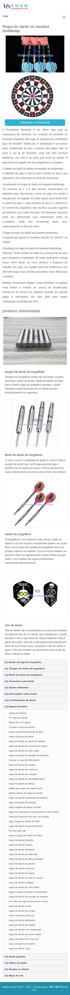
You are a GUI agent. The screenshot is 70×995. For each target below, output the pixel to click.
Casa (5, 16)
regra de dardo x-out (19, 948)
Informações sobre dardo (23, 694)
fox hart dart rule (17, 830)
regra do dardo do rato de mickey (26, 877)
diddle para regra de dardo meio (25, 788)
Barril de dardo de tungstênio (23, 455)
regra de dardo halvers (20, 845)
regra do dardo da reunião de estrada (28, 896)
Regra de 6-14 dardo (19, 722)
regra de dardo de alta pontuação (26, 859)
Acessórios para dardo (21, 681)
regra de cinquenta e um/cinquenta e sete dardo (34, 812)
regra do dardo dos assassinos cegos (28, 746)
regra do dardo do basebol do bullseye (29, 755)
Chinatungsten (40, 987)
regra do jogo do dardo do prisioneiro (28, 892)
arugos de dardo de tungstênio (25, 371)
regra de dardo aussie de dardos (26, 826)
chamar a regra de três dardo (24, 760)
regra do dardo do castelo (22, 764)
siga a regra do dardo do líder (24, 821)
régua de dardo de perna (22, 868)
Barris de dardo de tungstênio (25, 675)
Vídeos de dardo (18, 963)
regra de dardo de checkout (23, 769)
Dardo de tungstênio (18, 534)
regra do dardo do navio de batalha (27, 741)
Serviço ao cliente (19, 969)
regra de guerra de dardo (22, 943)
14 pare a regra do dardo (22, 727)
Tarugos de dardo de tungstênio (27, 668)
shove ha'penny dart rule (21, 915)
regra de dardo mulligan (21, 882)
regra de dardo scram (20, 906)
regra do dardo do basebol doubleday (28, 797)
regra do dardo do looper (22, 873)
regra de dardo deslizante (22, 920)
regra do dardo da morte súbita (25, 934)
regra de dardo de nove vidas (24, 887)
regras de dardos (18, 713)
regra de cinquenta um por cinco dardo (29, 816)
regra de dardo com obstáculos (25, 929)
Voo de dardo (13, 625)
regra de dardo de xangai (22, 910)
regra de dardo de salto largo (24, 750)
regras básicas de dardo (21, 736)
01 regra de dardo (18, 717)
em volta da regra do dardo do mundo (28, 901)
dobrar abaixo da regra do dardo (25, 793)
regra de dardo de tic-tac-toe (23, 939)
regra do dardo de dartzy (22, 783)
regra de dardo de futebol (22, 925)
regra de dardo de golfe (21, 840)
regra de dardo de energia (22, 802)
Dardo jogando (17, 956)
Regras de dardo (18, 706)
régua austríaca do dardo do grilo (26, 732)
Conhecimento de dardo (22, 700)
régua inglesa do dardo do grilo (25, 807)
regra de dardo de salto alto (23, 854)
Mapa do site (16, 975)
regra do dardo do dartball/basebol (27, 779)
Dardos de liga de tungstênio (25, 662)
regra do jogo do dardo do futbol (25, 835)
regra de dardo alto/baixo (22, 849)
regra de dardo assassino (22, 863)
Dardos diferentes (19, 687)
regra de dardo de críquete (23, 774)
